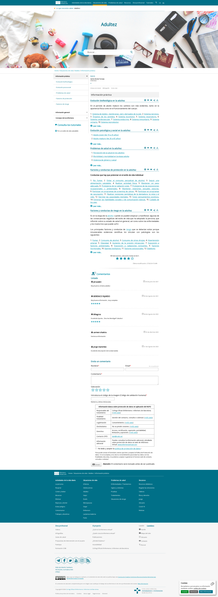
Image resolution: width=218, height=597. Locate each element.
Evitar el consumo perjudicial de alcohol (125, 180)
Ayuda (142, 529)
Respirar (58, 488)
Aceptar (184, 592)
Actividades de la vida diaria (81, 3)
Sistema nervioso (151, 114)
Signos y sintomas (117, 488)
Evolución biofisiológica (64, 82)
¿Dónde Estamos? (99, 541)
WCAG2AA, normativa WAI (64, 570)
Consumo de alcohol (110, 240)
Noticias (141, 510)
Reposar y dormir (61, 503)
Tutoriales (149, 3)
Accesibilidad (97, 545)
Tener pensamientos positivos (145, 197)
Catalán (141, 526)
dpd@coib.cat (117, 436)
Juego (141, 499)
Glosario (142, 503)
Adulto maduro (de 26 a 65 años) (107, 138)
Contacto (143, 541)
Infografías (59, 533)
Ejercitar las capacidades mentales (113, 197)
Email (142, 366)
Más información (206, 592)
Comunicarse (59, 510)
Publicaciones (97, 537)
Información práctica (88, 71)
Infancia (86, 484)
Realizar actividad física (126, 183)
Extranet (104, 593)
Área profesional (138, 3)
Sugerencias (96, 593)
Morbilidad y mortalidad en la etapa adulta (111, 156)
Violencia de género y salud (104, 160)
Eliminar (58, 499)
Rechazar (194, 592)
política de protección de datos (128, 448)
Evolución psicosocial (63, 87)
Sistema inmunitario (140, 119)
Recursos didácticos (146, 484)
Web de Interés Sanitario (64, 567)
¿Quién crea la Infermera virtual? (104, 533)
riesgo (128, 229)
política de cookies (200, 588)
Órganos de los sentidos (104, 116)
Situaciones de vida (100, 3)
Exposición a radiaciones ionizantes (130, 246)
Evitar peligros (60, 507)
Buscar (142, 545)
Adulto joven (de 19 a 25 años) (106, 135)
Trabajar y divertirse (62, 514)
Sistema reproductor (110, 122)
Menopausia (87, 503)
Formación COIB (60, 548)
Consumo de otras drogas (133, 240)
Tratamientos (115, 495)
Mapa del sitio (145, 533)
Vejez (85, 495)
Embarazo (86, 510)
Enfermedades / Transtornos (121, 484)
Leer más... (96, 126)
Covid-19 (142, 507)
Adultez (77, 71)
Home (56, 71)
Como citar (114, 88)
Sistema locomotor (126, 116)
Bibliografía (106, 88)
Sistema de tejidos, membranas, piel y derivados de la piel (116, 114)
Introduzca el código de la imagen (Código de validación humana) (118, 395)
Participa (58, 545)
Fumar (95, 240)
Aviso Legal (87, 593)
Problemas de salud (115, 3)
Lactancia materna (89, 514)
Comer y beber (60, 492)
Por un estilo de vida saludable (67, 131)
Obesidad (105, 243)
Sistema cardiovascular (100, 119)
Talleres (141, 492)
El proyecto (97, 526)
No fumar (97, 180)
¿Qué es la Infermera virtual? (102, 530)
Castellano (150, 526)
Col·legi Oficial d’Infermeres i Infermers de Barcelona (82, 589)
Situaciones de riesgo (118, 499)
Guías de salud (60, 537)
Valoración (95, 386)
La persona (59, 484)
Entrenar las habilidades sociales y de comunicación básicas (119, 199)
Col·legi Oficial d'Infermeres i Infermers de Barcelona (111, 548)
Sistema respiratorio (147, 116)
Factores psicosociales (133, 248)
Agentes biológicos (112, 248)
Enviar (96, 464)
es (163, 3)
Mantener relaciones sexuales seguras (140, 188)
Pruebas (114, 492)
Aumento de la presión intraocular (128, 243)
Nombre (94, 366)
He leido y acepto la (120, 449)
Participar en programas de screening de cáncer (113, 191)
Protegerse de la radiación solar (115, 186)
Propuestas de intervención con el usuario (70, 541)
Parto (85, 518)
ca (160, 3)
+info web (116, 413)
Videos (57, 530)
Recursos (127, 3)
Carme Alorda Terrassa (97, 79)
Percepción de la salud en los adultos (108, 152)
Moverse (58, 495)
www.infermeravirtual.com (127, 444)
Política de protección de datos (64, 593)
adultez (110, 216)
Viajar (85, 507)
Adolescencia (87, 488)
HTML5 (57, 572)
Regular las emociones (147, 488)
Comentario (96, 374)
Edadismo (151, 248)
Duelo (85, 499)
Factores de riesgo (62, 104)
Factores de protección (64, 98)
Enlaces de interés (95, 88)
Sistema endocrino (121, 119)
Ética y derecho (144, 495)
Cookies (79, 593)
